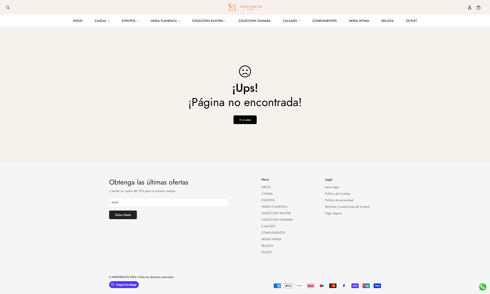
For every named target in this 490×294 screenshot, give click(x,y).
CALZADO (290, 21)
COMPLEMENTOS (324, 21)
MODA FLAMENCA (164, 21)
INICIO (77, 21)
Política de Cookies (337, 193)
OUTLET (411, 21)
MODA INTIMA (359, 21)
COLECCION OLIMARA (254, 21)
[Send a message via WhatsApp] (483, 287)
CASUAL (100, 21)
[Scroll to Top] (482, 273)
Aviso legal (332, 187)
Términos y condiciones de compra (347, 206)
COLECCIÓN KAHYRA (207, 21)
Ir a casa (245, 120)
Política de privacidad (339, 200)
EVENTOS (128, 21)
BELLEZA (387, 21)
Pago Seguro (333, 213)
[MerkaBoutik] (245, 7)
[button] (478, 7)
